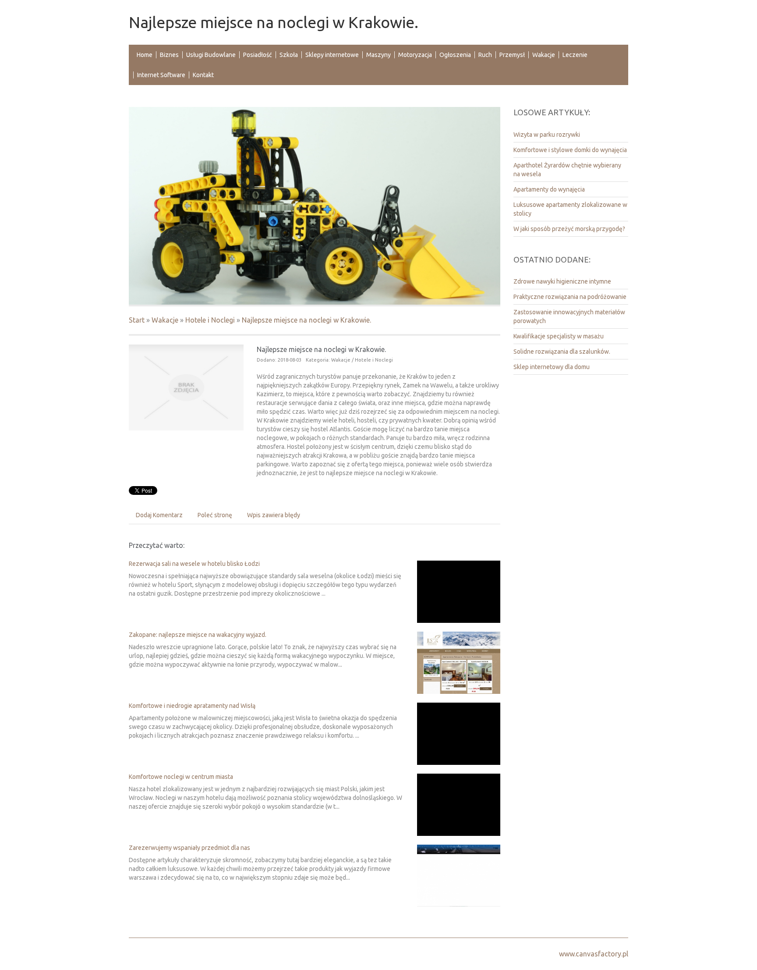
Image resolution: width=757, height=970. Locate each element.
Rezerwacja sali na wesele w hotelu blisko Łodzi (194, 563)
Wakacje (165, 320)
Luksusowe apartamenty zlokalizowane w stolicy (570, 209)
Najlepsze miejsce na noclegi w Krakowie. (306, 320)
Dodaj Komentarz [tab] (159, 515)
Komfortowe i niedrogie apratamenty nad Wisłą (192, 705)
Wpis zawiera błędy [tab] (273, 515)
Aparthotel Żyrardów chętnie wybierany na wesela (567, 170)
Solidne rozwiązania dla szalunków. (561, 351)
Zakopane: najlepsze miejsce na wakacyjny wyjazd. (197, 634)
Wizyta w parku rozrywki (546, 134)
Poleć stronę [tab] (215, 515)
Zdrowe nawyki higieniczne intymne (562, 281)
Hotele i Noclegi (210, 320)
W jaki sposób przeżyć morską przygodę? (569, 228)
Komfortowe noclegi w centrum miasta (181, 776)
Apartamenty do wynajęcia (549, 189)
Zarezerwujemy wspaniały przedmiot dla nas (189, 847)
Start (137, 320)
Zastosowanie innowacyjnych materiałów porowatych (569, 316)
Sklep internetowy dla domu (551, 366)
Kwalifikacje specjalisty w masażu (558, 336)
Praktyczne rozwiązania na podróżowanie (569, 296)
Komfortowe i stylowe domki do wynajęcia (570, 149)
